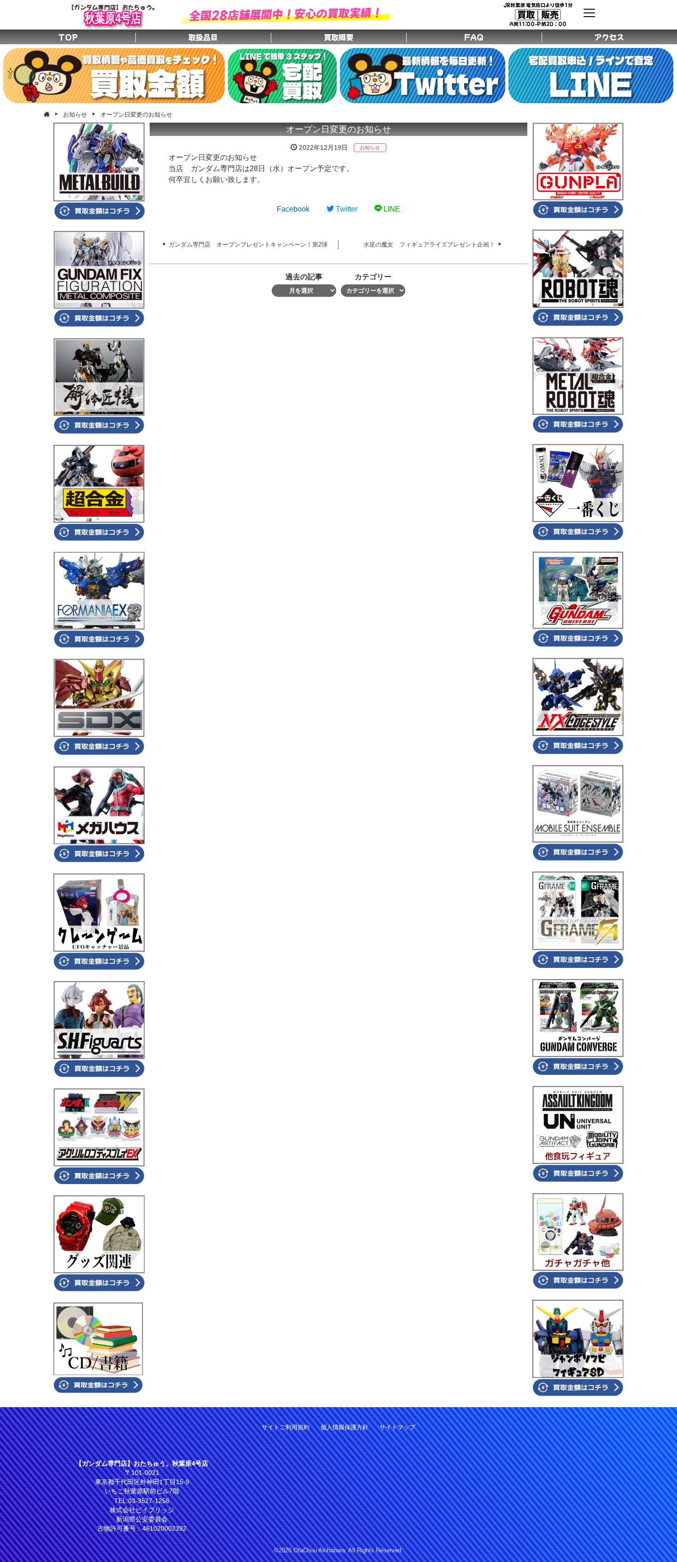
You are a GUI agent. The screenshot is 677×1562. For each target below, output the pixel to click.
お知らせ (370, 147)
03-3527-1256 (148, 1500)
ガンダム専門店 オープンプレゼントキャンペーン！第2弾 (248, 244)
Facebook (293, 209)
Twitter (345, 209)
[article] (338, 168)
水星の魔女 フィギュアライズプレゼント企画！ (429, 244)
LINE (391, 209)
